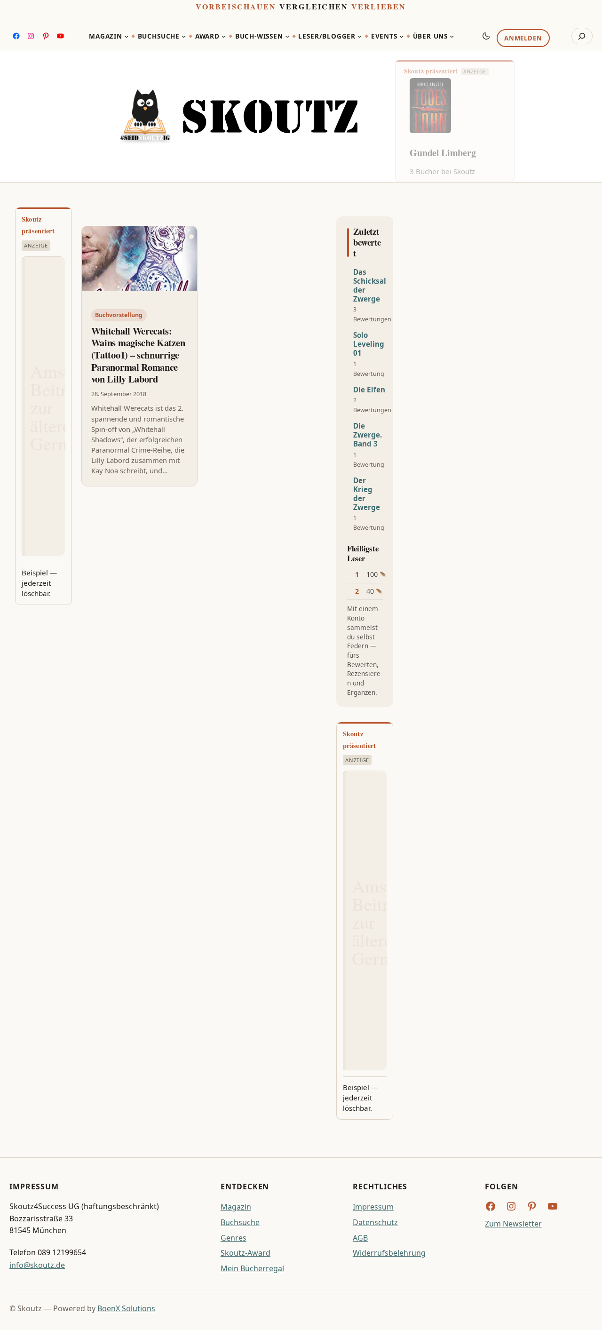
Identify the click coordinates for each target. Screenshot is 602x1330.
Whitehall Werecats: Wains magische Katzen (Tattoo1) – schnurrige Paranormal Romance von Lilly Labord (138, 355)
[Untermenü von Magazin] (126, 36)
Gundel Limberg (442, 153)
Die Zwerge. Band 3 (367, 435)
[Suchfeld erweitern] (582, 36)
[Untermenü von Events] (401, 36)
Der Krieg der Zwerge (366, 494)
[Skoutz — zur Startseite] (238, 116)
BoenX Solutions (126, 1308)
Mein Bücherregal (252, 1268)
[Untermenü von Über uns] (452, 36)
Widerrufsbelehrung (389, 1253)
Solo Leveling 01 (368, 344)
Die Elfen (369, 389)
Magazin (236, 1207)
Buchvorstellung (119, 315)
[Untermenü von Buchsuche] (184, 36)
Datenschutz (375, 1222)
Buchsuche (240, 1222)
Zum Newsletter (513, 1224)
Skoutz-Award (245, 1253)
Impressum (373, 1207)
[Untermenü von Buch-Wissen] (287, 36)
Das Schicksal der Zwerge (369, 285)
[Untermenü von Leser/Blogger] (359, 36)
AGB (360, 1238)
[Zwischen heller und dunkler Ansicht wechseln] (486, 35)
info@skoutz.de (37, 1265)
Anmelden (523, 38)
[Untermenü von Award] (224, 36)
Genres (233, 1238)
